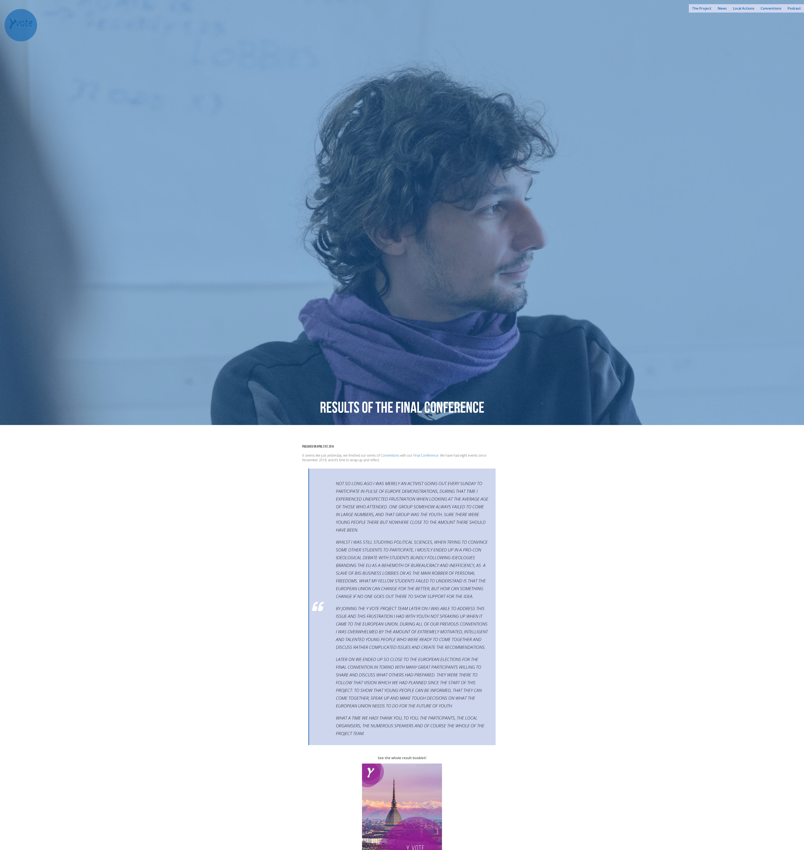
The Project (701, 8)
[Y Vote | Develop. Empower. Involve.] (21, 24)
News (722, 8)
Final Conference (425, 455)
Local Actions (743, 8)
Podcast (794, 8)
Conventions (771, 8)
